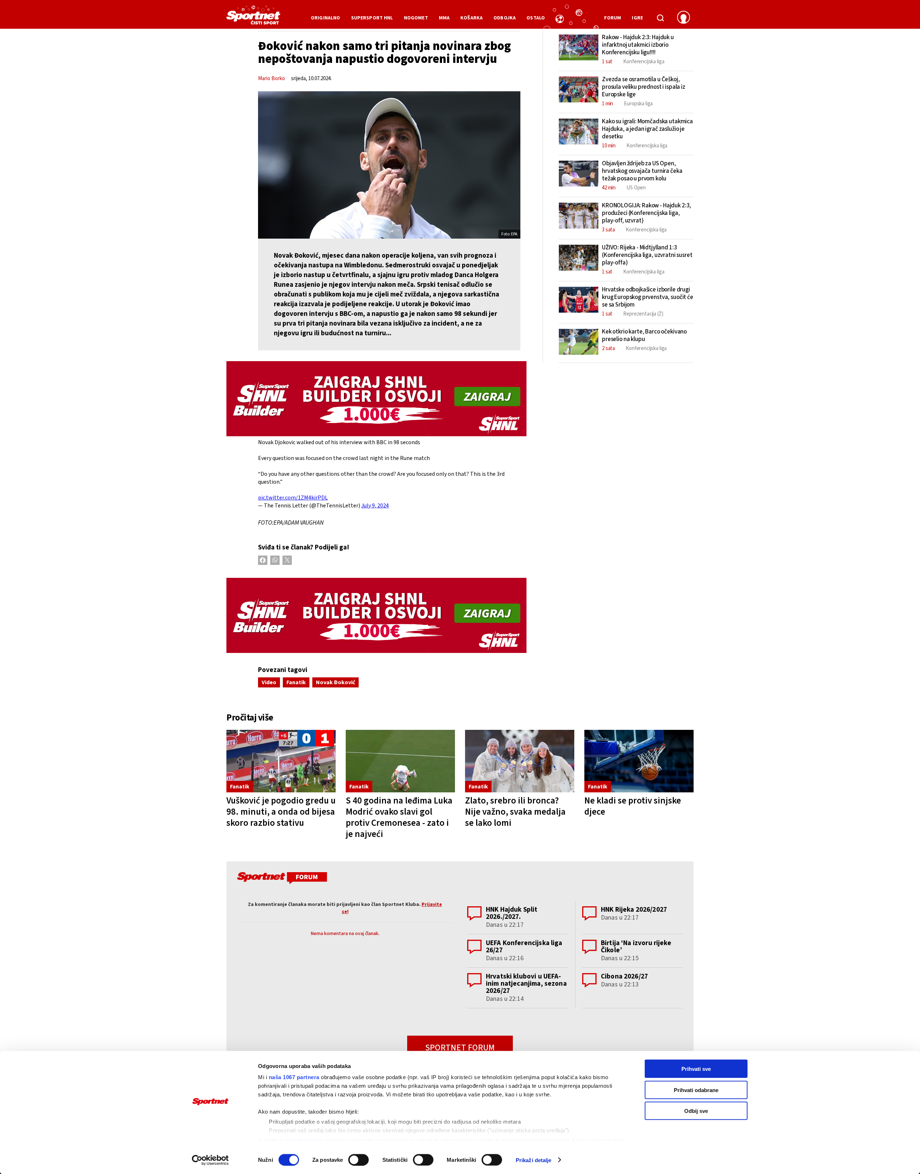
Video (269, 682)
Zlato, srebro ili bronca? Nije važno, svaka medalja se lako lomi (515, 811)
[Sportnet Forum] (281, 879)
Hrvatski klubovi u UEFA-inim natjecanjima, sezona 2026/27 (526, 984)
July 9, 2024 (375, 506)
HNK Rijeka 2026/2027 (634, 910)
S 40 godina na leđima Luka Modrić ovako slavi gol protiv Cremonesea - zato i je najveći (399, 817)
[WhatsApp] (275, 560)
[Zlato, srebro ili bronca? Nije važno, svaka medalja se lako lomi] (519, 761)
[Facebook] (262, 560)
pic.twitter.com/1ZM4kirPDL (293, 498)
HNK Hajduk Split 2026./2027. (511, 913)
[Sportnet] (253, 17)
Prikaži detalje (534, 1160)
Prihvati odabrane (696, 1090)
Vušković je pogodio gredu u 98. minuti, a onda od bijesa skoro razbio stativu (281, 811)
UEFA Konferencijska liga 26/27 (524, 946)
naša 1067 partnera (294, 1077)
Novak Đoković (335, 682)
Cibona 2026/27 (624, 976)
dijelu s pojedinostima (293, 1140)
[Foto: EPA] (389, 165)
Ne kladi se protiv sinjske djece (632, 806)
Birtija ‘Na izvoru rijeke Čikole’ (636, 946)
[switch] (358, 1159)
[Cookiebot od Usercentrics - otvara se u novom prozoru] (210, 1160)
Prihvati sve (696, 1069)
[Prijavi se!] (683, 18)
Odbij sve (696, 1111)
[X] (287, 560)
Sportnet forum (460, 1047)
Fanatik (296, 682)
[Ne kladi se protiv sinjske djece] (639, 761)
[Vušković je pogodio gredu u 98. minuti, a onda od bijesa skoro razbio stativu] (281, 761)
